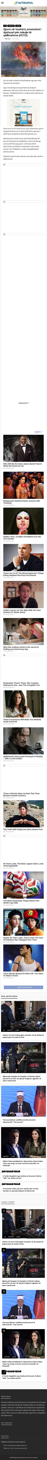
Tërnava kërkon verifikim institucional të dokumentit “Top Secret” (19, 1121)
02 (5, 25)
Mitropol (7, 39)
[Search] (44, 3)
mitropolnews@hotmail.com (17, 1445)
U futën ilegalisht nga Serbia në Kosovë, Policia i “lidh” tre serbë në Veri (22, 1177)
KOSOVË (11, 25)
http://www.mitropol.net (18, 1448)
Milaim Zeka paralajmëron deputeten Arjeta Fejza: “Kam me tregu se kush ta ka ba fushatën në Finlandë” (23, 1163)
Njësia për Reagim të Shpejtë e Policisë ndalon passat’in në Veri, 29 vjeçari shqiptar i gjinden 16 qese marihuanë (22, 1078)
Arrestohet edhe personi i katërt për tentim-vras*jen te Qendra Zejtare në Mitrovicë (21, 1190)
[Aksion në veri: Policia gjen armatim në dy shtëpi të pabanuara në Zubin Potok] (23, 1016)
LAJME (18, 25)
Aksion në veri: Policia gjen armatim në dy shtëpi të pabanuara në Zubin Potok (23, 1036)
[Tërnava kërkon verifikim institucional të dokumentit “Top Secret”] (23, 1101)
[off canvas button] (2, 3)
